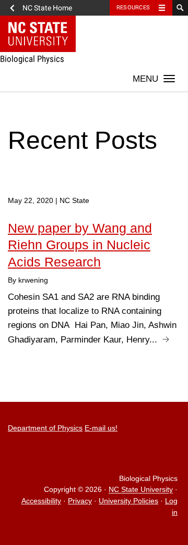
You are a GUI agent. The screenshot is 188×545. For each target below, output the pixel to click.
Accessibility (41, 501)
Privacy (80, 501)
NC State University (141, 490)
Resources (133, 7)
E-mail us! (101, 428)
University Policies (128, 501)
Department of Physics (45, 428)
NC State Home (47, 8)
